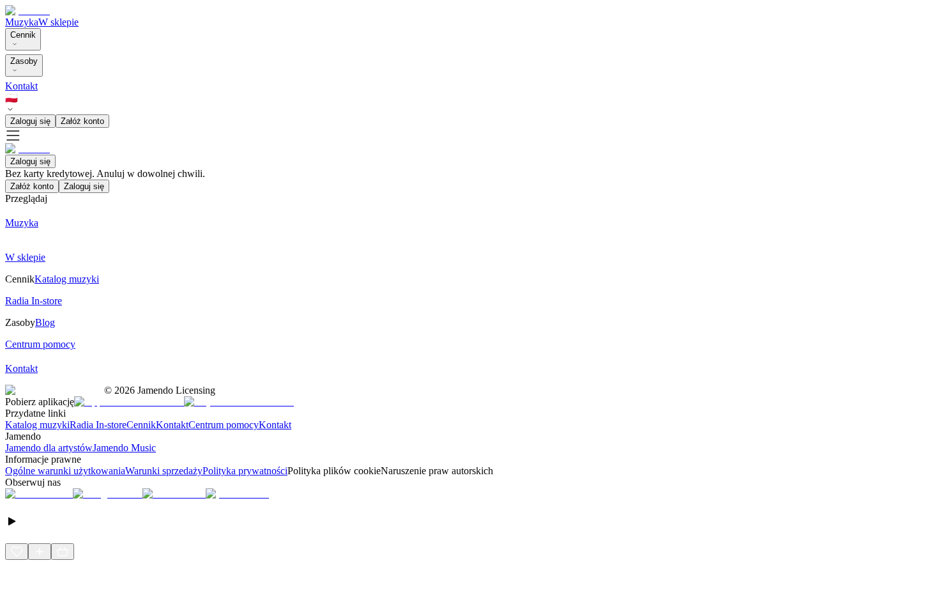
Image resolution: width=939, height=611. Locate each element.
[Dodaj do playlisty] (39, 551)
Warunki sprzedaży (163, 470)
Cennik (23, 35)
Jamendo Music (124, 447)
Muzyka (21, 22)
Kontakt (21, 86)
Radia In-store (98, 424)
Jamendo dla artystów (49, 447)
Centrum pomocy (223, 424)
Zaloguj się (30, 121)
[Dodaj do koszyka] (62, 551)
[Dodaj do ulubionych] (16, 551)
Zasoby (24, 61)
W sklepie (58, 22)
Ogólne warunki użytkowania (65, 470)
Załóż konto (82, 121)
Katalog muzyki (37, 424)
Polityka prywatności (244, 470)
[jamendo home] (27, 10)
